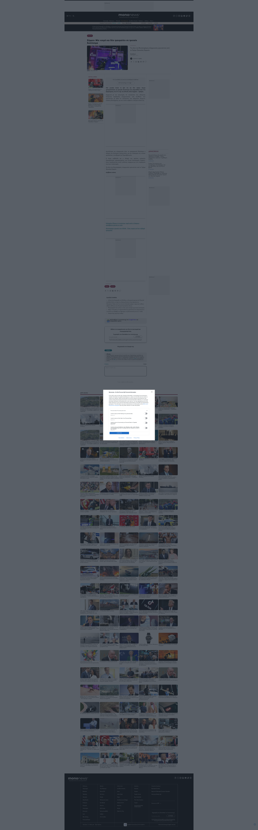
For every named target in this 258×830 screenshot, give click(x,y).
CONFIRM (119, 432)
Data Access (129, 437)
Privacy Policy (137, 437)
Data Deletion (121, 437)
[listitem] (129, 410)
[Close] (152, 392)
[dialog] (129, 415)
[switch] (145, 413)
